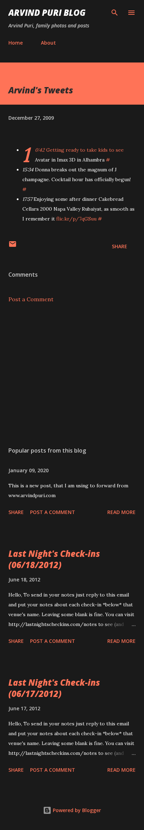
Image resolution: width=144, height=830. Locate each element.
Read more (121, 512)
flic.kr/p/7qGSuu (76, 219)
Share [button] (119, 246)
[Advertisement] (72, 375)
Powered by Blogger (76, 810)
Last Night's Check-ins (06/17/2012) (54, 688)
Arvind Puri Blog (47, 12)
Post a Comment (30, 299)
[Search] (114, 12)
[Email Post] (12, 246)
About (48, 42)
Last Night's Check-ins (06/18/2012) (54, 559)
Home (15, 42)
